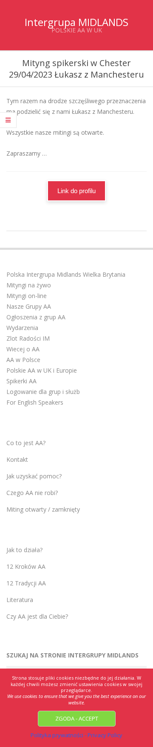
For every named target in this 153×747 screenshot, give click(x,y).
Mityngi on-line (26, 296)
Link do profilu (76, 190)
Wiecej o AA (23, 349)
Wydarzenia (22, 328)
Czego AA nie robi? (32, 493)
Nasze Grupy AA (28, 306)
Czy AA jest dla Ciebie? (37, 616)
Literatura (19, 600)
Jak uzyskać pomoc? (34, 476)
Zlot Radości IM (28, 338)
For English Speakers (34, 402)
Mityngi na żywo (28, 285)
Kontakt (17, 459)
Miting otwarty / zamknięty (43, 509)
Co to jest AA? (25, 443)
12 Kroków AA (25, 566)
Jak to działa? (24, 550)
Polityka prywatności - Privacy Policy (76, 735)
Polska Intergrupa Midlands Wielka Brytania (65, 274)
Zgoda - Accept (76, 718)
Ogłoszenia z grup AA (35, 317)
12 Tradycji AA (26, 583)
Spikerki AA (21, 381)
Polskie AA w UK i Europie (41, 370)
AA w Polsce (23, 360)
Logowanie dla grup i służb (43, 392)
